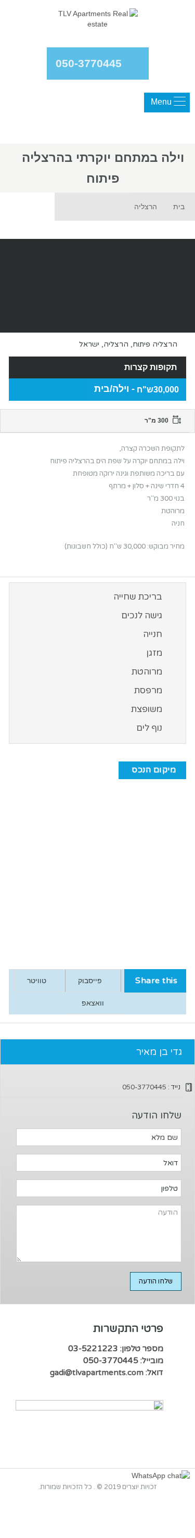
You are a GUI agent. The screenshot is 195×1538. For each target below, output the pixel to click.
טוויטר (36, 980)
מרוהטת (147, 671)
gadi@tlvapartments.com (97, 1372)
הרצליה (145, 206)
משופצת (146, 709)
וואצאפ (93, 1003)
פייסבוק (90, 980)
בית (179, 206)
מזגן (154, 652)
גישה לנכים (141, 615)
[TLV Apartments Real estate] (97, 20)
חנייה (152, 634)
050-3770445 (89, 63)
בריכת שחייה (137, 596)
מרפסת (148, 690)
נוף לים (149, 727)
